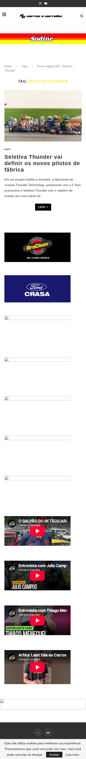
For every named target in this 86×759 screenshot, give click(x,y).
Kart (7, 149)
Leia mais (72, 754)
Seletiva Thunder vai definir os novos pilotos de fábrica (42, 163)
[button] (43, 38)
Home (8, 66)
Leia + (43, 207)
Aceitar (54, 754)
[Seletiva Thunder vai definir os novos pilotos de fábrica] (43, 115)
